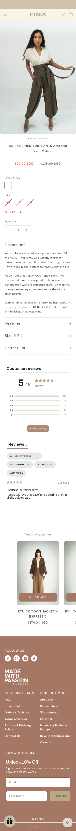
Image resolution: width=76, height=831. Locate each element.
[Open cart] (70, 14)
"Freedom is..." (49, 712)
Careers (45, 742)
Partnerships (49, 706)
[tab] (28, 138)
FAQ (7, 699)
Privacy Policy (14, 706)
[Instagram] (16, 658)
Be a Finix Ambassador (55, 736)
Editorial (46, 719)
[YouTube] (25, 658)
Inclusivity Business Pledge (54, 727)
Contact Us (12, 736)
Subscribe (60, 796)
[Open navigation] (5, 14)
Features (13, 323)
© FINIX (38, 819)
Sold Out (38, 826)
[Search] (64, 14)
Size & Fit (13, 336)
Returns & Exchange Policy (19, 727)
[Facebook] (8, 658)
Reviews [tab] (17, 444)
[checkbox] (16, 473)
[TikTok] (34, 658)
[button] (38, 396)
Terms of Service (16, 719)
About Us (46, 699)
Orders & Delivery (17, 712)
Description (15, 245)
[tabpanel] (38, 486)
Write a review (38, 428)
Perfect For (15, 348)
